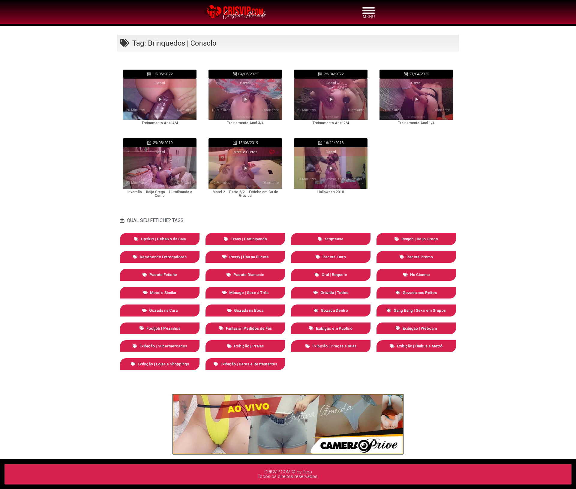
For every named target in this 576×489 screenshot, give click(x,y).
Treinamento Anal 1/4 (416, 123)
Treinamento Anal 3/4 (245, 123)
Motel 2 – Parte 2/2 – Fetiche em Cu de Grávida (245, 194)
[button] (159, 74)
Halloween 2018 (330, 192)
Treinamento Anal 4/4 (160, 123)
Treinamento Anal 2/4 (331, 123)
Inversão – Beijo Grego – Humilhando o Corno (160, 194)
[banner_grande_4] (288, 453)
